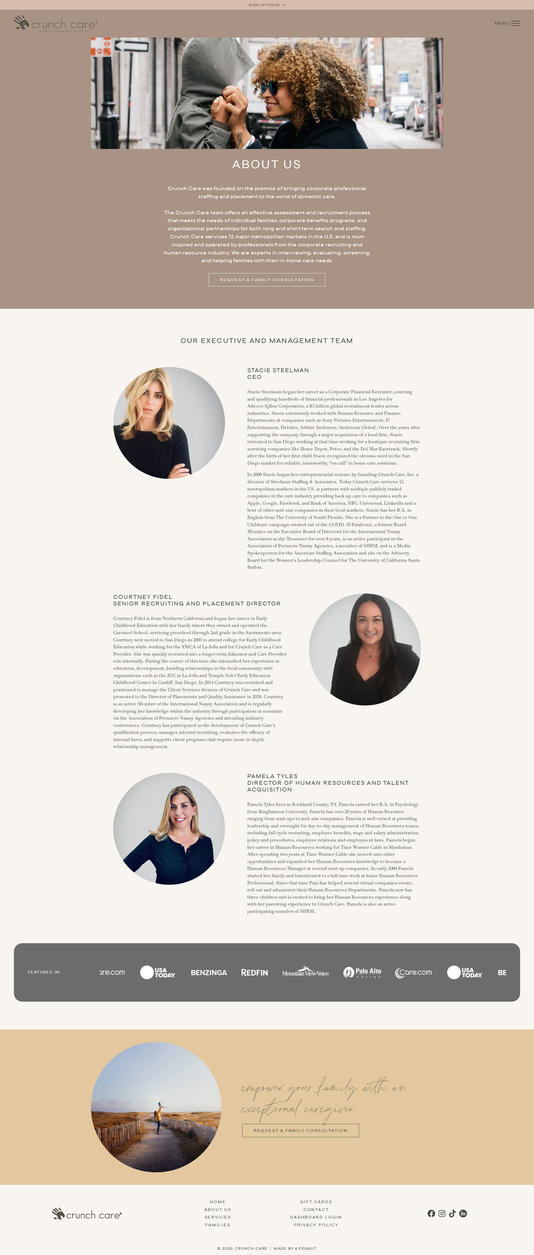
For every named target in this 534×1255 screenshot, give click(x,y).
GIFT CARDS (316, 1201)
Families (217, 1224)
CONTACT (316, 1209)
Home (218, 1201)
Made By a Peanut (295, 1248)
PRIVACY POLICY (316, 1224)
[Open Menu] (515, 23)
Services (218, 1217)
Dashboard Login (316, 1217)
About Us (217, 1209)
